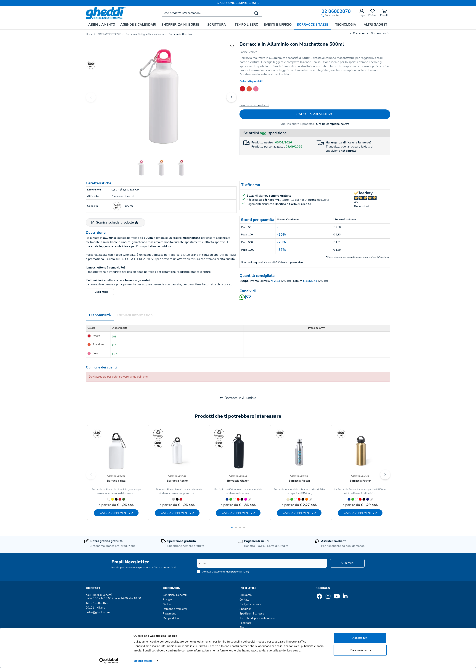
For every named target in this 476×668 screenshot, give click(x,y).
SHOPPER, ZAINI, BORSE (180, 24)
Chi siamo (245, 595)
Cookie (167, 604)
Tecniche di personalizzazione (257, 618)
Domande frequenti (175, 609)
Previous (91, 97)
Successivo (378, 33)
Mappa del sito (172, 618)
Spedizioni (245, 609)
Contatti (244, 599)
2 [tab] (236, 527)
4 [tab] (244, 527)
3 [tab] (240, 527)
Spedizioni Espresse (251, 613)
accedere (100, 377)
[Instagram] (328, 597)
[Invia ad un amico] (248, 298)
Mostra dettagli (143, 660)
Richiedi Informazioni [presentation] (135, 315)
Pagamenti (169, 613)
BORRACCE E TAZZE (312, 24)
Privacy (167, 599)
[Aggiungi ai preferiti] (232, 46)
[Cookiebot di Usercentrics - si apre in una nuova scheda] (109, 661)
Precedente (360, 33)
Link (245, 571)
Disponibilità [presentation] (100, 315)
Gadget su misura (250, 604)
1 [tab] (232, 527)
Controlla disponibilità (254, 105)
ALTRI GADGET (375, 24)
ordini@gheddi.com (98, 612)
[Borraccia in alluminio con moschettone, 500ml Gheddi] (161, 96)
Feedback (245, 623)
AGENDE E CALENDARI (138, 24)
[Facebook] (319, 597)
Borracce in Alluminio (240, 398)
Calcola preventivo (315, 114)
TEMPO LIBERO (246, 24)
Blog (242, 627)
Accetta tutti (360, 637)
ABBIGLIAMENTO (101, 24)
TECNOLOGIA (345, 24)
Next (231, 97)
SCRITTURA (216, 24)
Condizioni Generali (174, 595)
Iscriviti (348, 563)
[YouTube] (337, 597)
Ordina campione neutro (332, 124)
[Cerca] (256, 13)
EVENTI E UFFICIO (278, 24)
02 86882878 (336, 11)
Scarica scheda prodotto (115, 222)
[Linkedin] (345, 597)
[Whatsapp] (242, 298)
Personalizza (358, 649)
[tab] (100, 315)
